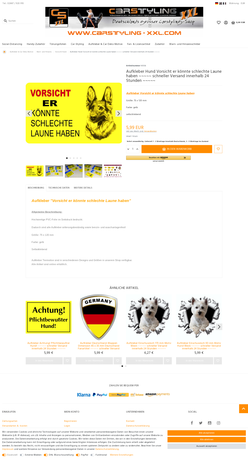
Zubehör (160, 44)
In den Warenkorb (179, 149)
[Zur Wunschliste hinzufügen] (218, 149)
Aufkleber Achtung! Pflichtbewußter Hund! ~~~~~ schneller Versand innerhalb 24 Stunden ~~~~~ (48, 346)
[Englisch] (220, 3)
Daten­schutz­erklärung (107, 449)
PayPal (84, 455)
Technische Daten (58, 188)
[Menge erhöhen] (137, 149)
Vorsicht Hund (61, 51)
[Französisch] (224, 3)
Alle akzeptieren (207, 433)
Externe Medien (33, 455)
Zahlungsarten (10, 421)
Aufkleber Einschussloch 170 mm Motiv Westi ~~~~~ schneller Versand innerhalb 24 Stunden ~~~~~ (148, 346)
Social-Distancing (12, 44)
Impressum (8, 449)
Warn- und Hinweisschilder (184, 44)
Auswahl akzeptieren (206, 446)
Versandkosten (150, 131)
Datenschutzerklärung (138, 426)
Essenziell (12, 455)
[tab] (36, 188)
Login (67, 426)
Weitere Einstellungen (121, 455)
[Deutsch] (216, 3)
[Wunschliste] (218, 24)
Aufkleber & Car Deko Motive (105, 44)
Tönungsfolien (58, 44)
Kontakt (130, 421)
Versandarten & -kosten (14, 426)
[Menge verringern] (128, 149)
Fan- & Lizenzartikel (138, 44)
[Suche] (5, 21)
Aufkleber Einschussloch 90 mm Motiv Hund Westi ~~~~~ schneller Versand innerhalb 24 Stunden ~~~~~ (199, 346)
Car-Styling (77, 44)
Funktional (101, 455)
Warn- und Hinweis (44, 51)
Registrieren (70, 421)
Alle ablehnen (206, 439)
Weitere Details (83, 188)
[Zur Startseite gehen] (4, 52)
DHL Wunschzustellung (61, 455)
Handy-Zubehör (36, 44)
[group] (48, 317)
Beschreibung (36, 188)
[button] (226, 24)
